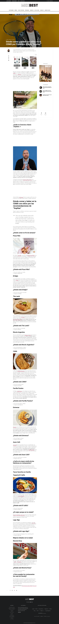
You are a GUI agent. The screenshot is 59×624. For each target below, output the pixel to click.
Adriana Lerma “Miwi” (31, 255)
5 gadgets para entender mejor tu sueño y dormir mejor (47, 95)
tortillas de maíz (31, 449)
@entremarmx (20, 439)
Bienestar (31, 10)
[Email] (8, 58)
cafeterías (19, 74)
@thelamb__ (20, 329)
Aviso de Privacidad (36, 616)
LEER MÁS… (19, 612)
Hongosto (42, 10)
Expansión (46, 608)
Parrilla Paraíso (19, 391)
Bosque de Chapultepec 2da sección (18, 514)
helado (15, 561)
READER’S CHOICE (47, 10)
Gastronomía (11, 10)
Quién (33, 608)
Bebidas (16, 10)
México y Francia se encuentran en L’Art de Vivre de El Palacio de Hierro (47, 87)
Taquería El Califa (21, 495)
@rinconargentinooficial (22, 348)
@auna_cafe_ (20, 458)
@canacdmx (19, 385)
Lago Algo (33, 522)
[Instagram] (49, 1)
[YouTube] (51, 1)
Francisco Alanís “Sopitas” (27, 179)
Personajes (27, 10)
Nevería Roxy (19, 561)
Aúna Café (14, 444)
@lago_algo (19, 535)
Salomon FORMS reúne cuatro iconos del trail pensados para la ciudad (47, 91)
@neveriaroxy (20, 571)
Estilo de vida (36, 10)
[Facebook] (47, 1)
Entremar (14, 426)
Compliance (41, 616)
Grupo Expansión (47, 610)
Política (50, 608)
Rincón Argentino (28, 334)
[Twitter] (48, 1)
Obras (34, 610)
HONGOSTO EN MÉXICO (11, 608)
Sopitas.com (21, 197)
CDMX (7, 39)
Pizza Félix (19, 255)
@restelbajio (19, 293)
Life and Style (41, 608)
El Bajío (17, 279)
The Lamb (22, 317)
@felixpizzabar (20, 273)
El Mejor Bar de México (12, 609)
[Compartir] (8, 55)
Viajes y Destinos (21, 10)
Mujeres (42, 610)
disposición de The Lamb (17, 319)
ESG (38, 610)
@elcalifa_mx (20, 509)
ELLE (36, 608)
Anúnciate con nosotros (47, 616)
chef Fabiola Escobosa (20, 370)
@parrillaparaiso (20, 404)
